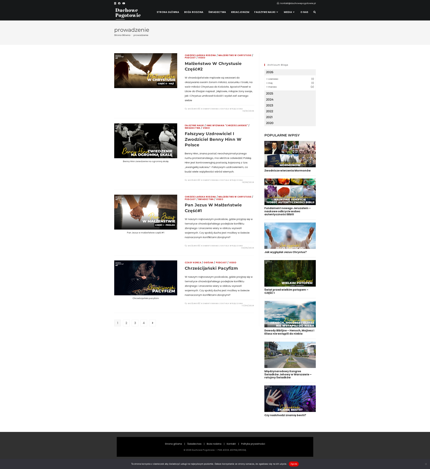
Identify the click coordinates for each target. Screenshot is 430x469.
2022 (269, 111)
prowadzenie (141, 35)
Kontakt (231, 444)
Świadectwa (192, 128)
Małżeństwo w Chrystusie (235, 55)
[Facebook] (119, 3)
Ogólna (208, 262)
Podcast (190, 57)
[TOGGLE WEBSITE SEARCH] (314, 12)
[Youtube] (123, 3)
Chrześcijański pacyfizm (211, 268)
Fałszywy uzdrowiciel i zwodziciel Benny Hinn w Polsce (213, 139)
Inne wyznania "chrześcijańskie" (227, 125)
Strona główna (173, 444)
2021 (269, 117)
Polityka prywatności (253, 444)
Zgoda (293, 463)
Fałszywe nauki (194, 125)
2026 (269, 72)
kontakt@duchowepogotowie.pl (298, 3)
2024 (269, 99)
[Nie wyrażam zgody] (425, 464)
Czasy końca (193, 262)
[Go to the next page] (152, 323)
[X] (115, 3)
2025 (269, 93)
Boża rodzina (214, 444)
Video (201, 57)
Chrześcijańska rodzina (200, 55)
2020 (269, 123)
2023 (269, 105)
